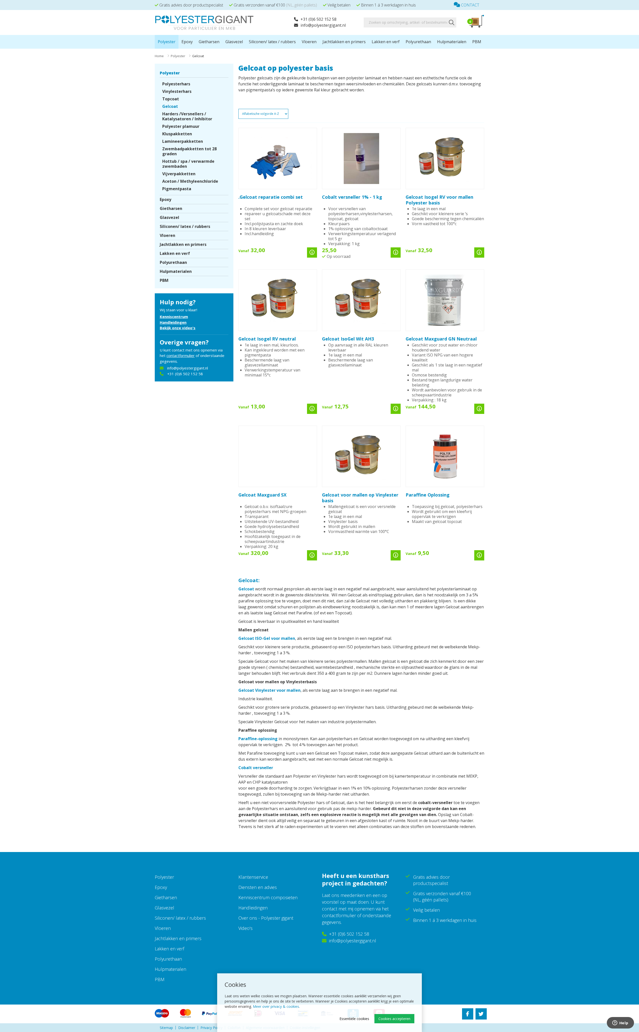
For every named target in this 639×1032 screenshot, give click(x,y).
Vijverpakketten (178, 173)
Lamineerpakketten (182, 141)
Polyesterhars (176, 84)
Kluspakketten (177, 134)
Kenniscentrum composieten (268, 897)
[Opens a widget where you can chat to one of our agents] (620, 1023)
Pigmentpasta (176, 188)
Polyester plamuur (180, 126)
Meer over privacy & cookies (276, 1006)
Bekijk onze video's (177, 327)
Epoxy (187, 41)
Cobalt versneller (255, 767)
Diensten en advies (257, 887)
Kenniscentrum (174, 316)
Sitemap (166, 1028)
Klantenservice (253, 877)
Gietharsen (209, 41)
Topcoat (170, 99)
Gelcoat (170, 106)
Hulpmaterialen (451, 41)
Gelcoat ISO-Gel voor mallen (266, 638)
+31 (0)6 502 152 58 (318, 19)
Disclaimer (186, 1028)
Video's (245, 928)
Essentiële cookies (354, 1018)
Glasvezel (234, 41)
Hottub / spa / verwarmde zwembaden (188, 164)
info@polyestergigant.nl (323, 25)
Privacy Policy (211, 1028)
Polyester (166, 41)
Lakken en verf (386, 41)
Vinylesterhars (176, 91)
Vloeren (309, 41)
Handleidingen (173, 322)
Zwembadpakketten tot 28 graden (189, 151)
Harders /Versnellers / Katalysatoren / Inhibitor (187, 116)
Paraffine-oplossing (258, 738)
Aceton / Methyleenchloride (190, 181)
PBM (476, 41)
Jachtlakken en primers (344, 41)
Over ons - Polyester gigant (265, 918)
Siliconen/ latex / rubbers (272, 41)
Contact (469, 5)
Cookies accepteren (394, 1018)
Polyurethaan (418, 41)
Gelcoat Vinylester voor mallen (269, 690)
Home (159, 56)
